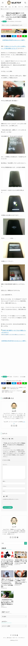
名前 (4, 481)
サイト (4, 491)
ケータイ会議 (22, 376)
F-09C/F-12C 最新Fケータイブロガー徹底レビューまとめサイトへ (13, 334)
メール (4, 486)
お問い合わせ (9, 637)
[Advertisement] (14, 358)
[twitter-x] (14, 426)
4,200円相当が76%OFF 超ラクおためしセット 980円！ (13, 340)
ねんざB (14, 411)
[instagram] (16, 426)
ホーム (4, 637)
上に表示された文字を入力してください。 (11, 499)
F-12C (10, 376)
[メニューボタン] (2, 2)
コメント (5, 464)
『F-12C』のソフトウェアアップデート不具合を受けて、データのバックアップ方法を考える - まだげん (14, 444)
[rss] (15, 635)
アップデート (16, 376)
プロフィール (14, 637)
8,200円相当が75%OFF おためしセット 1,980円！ (14, 40)
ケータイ (4, 21)
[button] (3, 36)
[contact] (17, 537)
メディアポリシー (21, 637)
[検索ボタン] (25, 2)
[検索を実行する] (25, 543)
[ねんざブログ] (14, 2)
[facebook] (12, 426)
